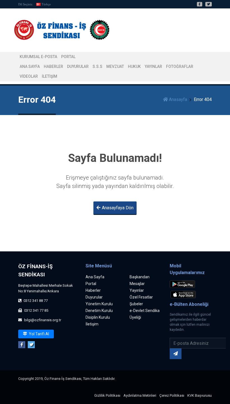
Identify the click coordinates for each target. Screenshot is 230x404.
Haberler (53, 66)
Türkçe (46, 4)
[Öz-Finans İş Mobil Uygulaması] (183, 285)
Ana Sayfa (30, 66)
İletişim (92, 324)
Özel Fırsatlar (141, 297)
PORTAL (68, 56)
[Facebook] (199, 4)
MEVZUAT (115, 66)
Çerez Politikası (171, 395)
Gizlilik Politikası (107, 395)
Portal (91, 283)
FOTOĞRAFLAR (179, 66)
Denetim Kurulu (99, 310)
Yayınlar (153, 66)
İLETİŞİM (49, 76)
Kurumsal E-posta (38, 56)
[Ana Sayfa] (61, 30)
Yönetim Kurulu (99, 304)
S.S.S (97, 66)
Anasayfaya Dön (118, 207)
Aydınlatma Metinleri (139, 395)
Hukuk (134, 66)
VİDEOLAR (29, 76)
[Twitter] (208, 4)
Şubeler (136, 304)
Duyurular (78, 66)
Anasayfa (178, 99)
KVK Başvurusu (199, 395)
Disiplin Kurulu (98, 317)
